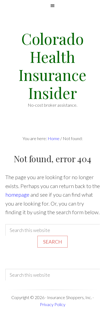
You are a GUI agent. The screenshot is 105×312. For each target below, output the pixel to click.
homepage (17, 194)
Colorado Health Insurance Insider (52, 65)
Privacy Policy (52, 304)
